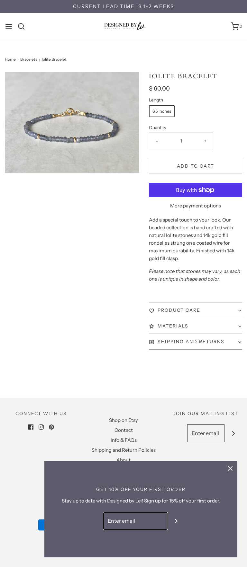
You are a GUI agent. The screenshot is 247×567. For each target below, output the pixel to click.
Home (10, 59)
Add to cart (195, 166)
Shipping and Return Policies (124, 450)
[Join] (233, 433)
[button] (195, 310)
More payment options (195, 206)
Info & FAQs (124, 440)
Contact (123, 430)
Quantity (157, 127)
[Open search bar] (23, 26)
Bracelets (28, 59)
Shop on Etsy (123, 420)
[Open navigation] (8, 26)
